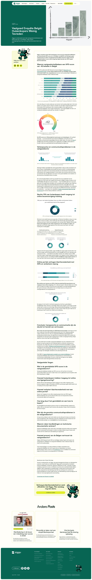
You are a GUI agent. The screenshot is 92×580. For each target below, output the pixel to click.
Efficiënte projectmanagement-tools (57, 346)
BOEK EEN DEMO (68, 3)
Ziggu (73, 140)
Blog (70, 555)
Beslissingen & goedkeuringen (60, 557)
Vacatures (71, 558)
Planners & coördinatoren (39, 559)
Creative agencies (37, 561)
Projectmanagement (50, 563)
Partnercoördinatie (49, 557)
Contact (70, 560)
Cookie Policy (69, 574)
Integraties (60, 569)
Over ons (71, 553)
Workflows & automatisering (61, 554)
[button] (25, 3)
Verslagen (59, 564)
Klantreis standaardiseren (50, 560)
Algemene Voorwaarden (75, 574)
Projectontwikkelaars (38, 553)
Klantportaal (48, 562)
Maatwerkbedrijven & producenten (38, 558)
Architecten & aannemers (39, 555)
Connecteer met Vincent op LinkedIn (45, 476)
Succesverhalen (72, 557)
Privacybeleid (63, 574)
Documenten (60, 560)
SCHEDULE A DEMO (50, 492)
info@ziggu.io (57, 449)
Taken (59, 562)
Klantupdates (48, 555)
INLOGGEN (60, 3)
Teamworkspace (49, 558)
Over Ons (47, 3)
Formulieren (60, 567)
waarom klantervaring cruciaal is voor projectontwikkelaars (56, 354)
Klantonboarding (49, 553)
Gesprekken (60, 559)
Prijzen (43, 3)
